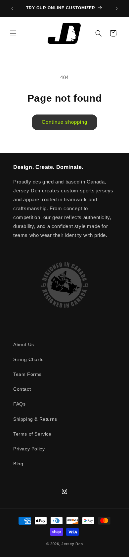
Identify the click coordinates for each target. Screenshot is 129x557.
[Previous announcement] (12, 8)
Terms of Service (32, 434)
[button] (13, 33)
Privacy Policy (29, 448)
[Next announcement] (116, 8)
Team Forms (27, 374)
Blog (18, 463)
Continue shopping (64, 122)
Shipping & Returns (35, 419)
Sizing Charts (28, 359)
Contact (22, 389)
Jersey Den (72, 544)
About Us (23, 344)
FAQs (19, 404)
